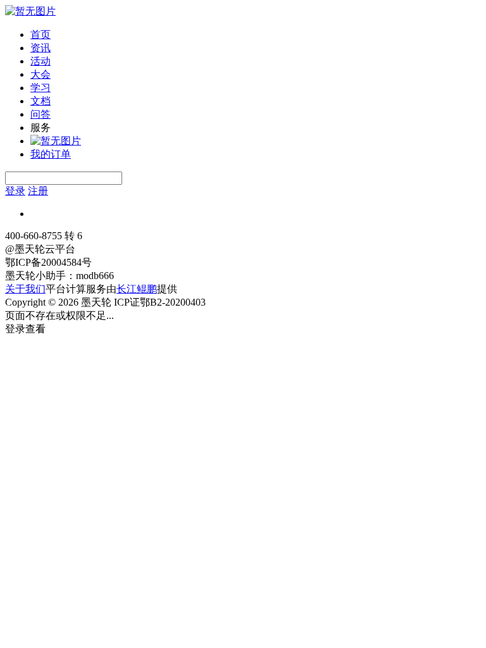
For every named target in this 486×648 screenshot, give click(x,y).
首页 (40, 34)
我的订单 (50, 154)
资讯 (40, 47)
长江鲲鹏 (136, 289)
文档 (40, 101)
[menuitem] (255, 35)
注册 (38, 190)
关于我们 (25, 289)
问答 (40, 114)
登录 (15, 190)
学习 (40, 87)
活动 (40, 61)
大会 (40, 74)
